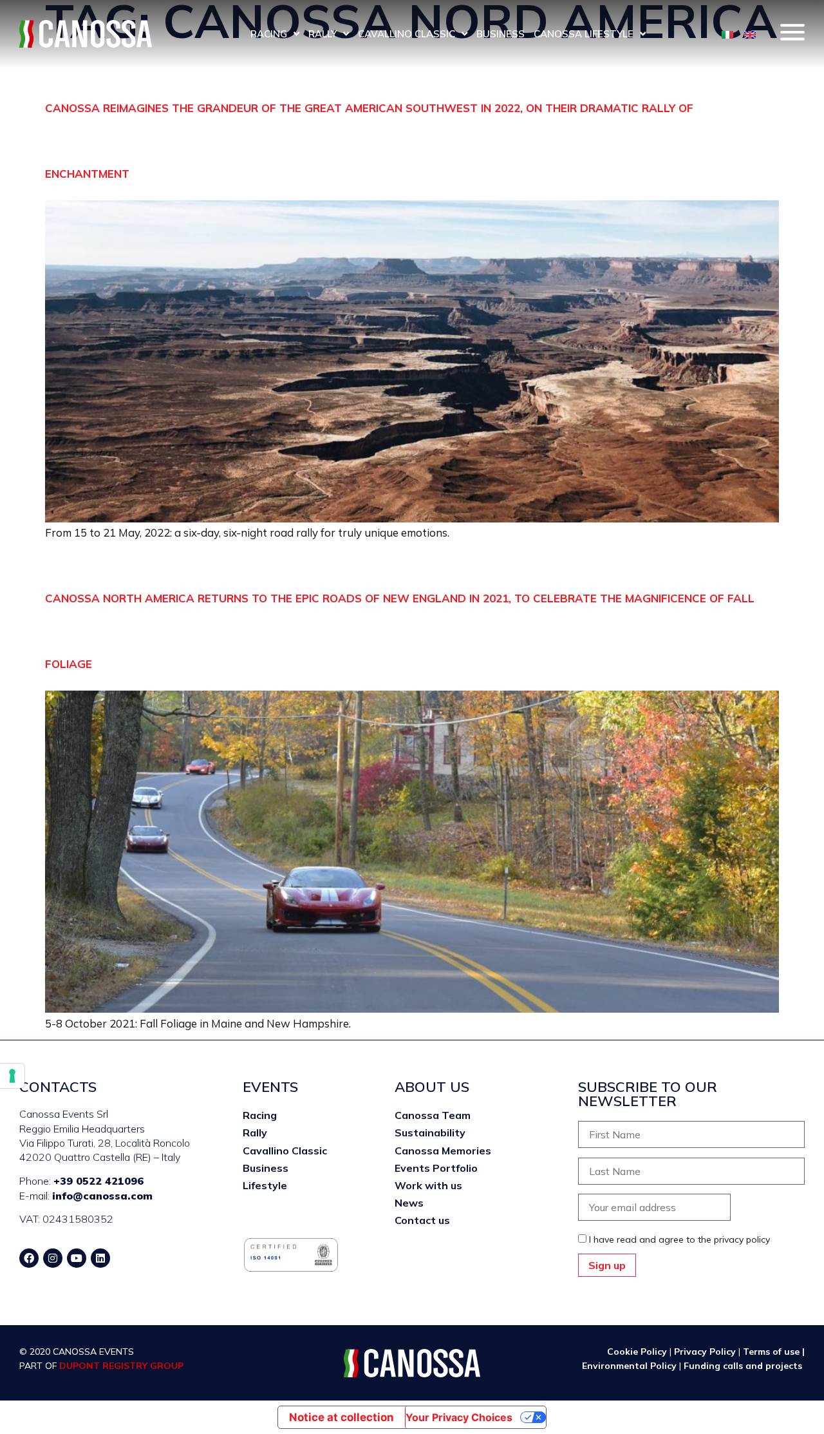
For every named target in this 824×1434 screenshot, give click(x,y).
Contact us (422, 1220)
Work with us (428, 1185)
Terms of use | (774, 1351)
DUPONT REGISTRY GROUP (121, 1366)
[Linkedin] (100, 1258)
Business (500, 34)
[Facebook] (29, 1258)
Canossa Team (433, 1115)
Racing (268, 34)
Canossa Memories (443, 1150)
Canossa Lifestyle (583, 34)
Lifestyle (265, 1185)
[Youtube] (76, 1258)
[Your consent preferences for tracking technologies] (12, 1076)
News (409, 1202)
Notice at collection (341, 1417)
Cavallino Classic (406, 34)
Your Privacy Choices (459, 1417)
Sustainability (430, 1132)
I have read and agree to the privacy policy (679, 1239)
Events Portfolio (436, 1168)
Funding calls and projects (744, 1366)
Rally (322, 34)
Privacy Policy (705, 1351)
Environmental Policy (630, 1366)
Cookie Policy (637, 1351)
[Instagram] (52, 1258)
